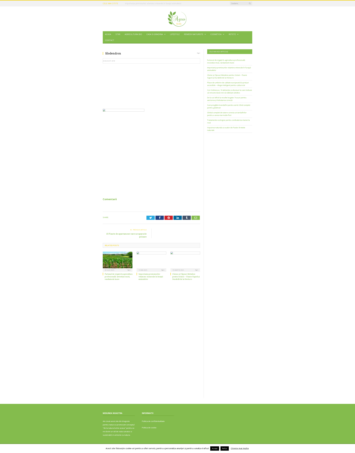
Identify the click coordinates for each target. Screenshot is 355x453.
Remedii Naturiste (193, 34)
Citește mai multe (240, 448)
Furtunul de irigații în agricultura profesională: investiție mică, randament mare (118, 276)
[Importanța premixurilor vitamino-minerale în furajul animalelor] (151, 261)
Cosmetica (215, 34)
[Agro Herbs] (177, 18)
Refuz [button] (224, 448)
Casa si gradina (154, 34)
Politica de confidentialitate (153, 421)
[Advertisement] (151, 85)
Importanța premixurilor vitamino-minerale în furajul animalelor (153, 3)
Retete (232, 34)
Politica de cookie (149, 427)
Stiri (118, 34)
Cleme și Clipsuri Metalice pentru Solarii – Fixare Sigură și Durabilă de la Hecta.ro (186, 276)
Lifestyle (175, 34)
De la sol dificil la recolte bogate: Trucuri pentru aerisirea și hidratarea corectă (226, 99)
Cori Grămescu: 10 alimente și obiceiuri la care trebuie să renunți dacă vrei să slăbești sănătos (229, 91)
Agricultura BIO (133, 34)
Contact (109, 40)
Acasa (108, 34)
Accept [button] (214, 448)
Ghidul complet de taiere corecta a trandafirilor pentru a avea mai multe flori (227, 114)
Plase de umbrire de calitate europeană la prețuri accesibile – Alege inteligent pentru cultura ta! (228, 84)
